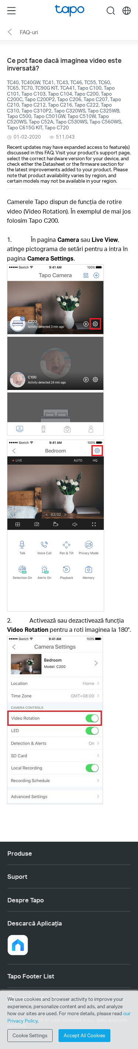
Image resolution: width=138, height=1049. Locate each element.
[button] (17, 945)
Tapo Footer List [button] (30, 976)
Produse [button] (19, 853)
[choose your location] (126, 10)
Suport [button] (17, 876)
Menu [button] (11, 10)
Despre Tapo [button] (25, 900)
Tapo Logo (69, 11)
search (110, 10)
